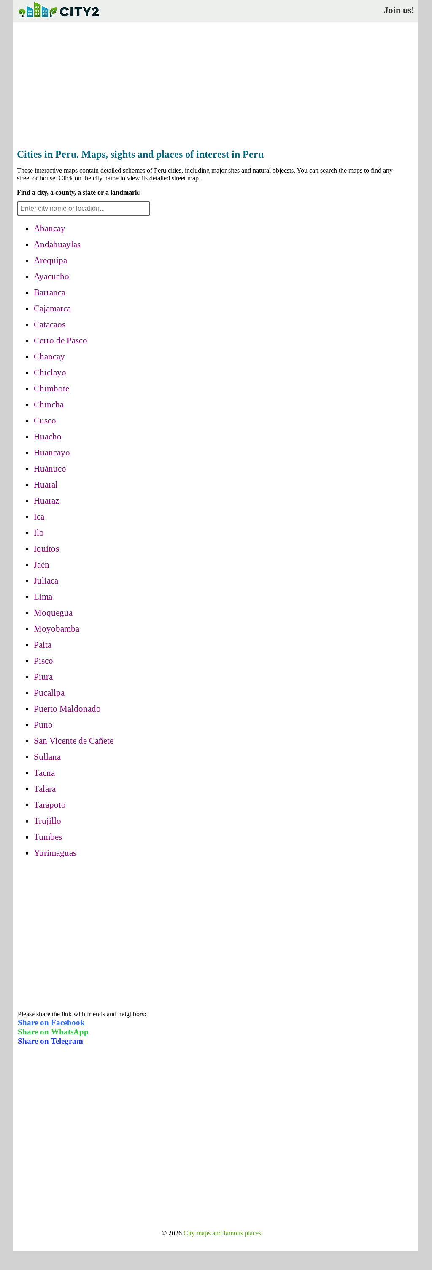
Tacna (44, 773)
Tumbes (48, 837)
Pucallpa (49, 693)
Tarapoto (50, 805)
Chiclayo (50, 372)
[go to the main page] (58, 19)
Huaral (46, 485)
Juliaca (46, 581)
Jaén (41, 565)
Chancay (49, 356)
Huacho (48, 436)
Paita (42, 645)
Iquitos (46, 549)
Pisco (43, 661)
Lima (43, 597)
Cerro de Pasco (60, 340)
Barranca (49, 292)
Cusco (45, 420)
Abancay (49, 228)
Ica (39, 517)
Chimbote (51, 388)
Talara (45, 789)
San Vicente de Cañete (73, 741)
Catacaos (49, 324)
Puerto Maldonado (67, 709)
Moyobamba (56, 629)
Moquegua (53, 613)
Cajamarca (52, 308)
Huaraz (46, 501)
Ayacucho (51, 276)
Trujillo (47, 821)
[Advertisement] (216, 83)
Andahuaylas (57, 244)
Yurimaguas (55, 853)
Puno (43, 725)
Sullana (47, 757)
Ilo (39, 533)
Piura (43, 677)
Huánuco (50, 469)
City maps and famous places (222, 1233)
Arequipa (50, 260)
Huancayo (52, 452)
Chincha (49, 404)
